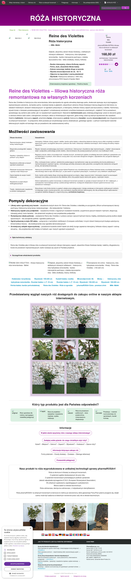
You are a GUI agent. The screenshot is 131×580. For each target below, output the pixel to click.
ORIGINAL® (41, 550)
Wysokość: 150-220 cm (43, 279)
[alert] (17, 552)
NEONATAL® (41, 568)
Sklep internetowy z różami (17, 2)
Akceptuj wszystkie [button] (17, 564)
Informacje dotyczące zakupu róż (65, 450)
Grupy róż (12, 30)
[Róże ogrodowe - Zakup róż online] (125, 7)
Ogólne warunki (64, 576)
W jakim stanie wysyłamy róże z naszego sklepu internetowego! (65, 433)
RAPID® (40, 563)
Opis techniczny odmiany (22, 237)
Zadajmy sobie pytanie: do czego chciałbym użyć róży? (65, 440)
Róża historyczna (23, 30)
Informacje (75, 2)
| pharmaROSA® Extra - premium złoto (91, 285)
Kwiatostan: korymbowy (21, 279)
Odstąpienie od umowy (79, 576)
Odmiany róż (32, 2)
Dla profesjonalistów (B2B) (91, 2)
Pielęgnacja (65, 2)
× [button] (30, 528)
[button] (17, 573)
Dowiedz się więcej (18, 546)
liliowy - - (100, 279)
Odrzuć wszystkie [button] (17, 569)
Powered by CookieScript (17, 576)
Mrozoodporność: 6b (85, 279)
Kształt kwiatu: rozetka (65, 279)
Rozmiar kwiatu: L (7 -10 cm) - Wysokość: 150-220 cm (77, 282)
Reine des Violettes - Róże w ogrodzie (58, 285)
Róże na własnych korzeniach (47, 2)
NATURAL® (50, 559)
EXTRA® (40, 554)
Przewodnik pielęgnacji (66, 460)
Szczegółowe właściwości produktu (26, 255)
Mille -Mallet (114, 285)
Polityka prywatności (50, 576)
